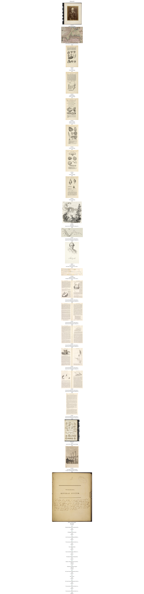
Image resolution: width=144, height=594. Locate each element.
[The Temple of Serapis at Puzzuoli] (72, 456)
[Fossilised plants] (72, 82)
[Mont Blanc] (72, 212)
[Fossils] (72, 56)
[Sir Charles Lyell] (72, 252)
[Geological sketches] (72, 271)
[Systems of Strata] (72, 109)
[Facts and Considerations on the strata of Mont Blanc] (72, 232)
